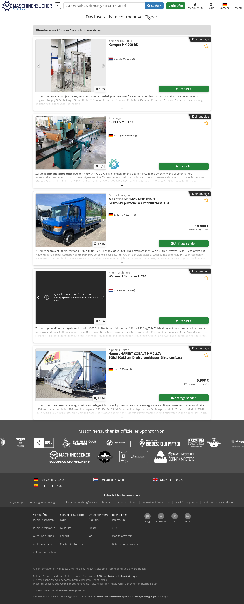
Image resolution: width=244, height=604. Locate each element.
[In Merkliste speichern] (206, 45)
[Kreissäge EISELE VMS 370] (71, 142)
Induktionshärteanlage (156, 502)
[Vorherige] (38, 65)
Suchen (155, 6)
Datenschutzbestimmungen (112, 596)
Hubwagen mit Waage (43, 502)
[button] (238, 5)
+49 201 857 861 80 (112, 480)
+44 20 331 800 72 (171, 480)
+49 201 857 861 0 (52, 480)
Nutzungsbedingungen (144, 596)
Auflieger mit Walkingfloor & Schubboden (86, 502)
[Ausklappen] (122, 108)
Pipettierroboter (126, 502)
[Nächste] (103, 65)
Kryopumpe (17, 502)
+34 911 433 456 (51, 486)
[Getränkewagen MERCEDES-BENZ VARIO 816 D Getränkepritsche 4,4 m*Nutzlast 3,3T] (71, 220)
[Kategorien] (58, 5)
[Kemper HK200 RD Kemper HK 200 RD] (71, 65)
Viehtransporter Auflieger (218, 502)
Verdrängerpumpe (186, 502)
